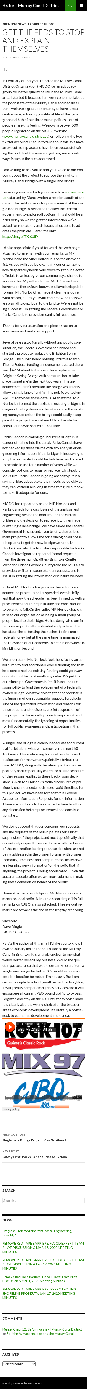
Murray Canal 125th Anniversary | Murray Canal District (42, 1329)
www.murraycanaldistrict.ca (25, 136)
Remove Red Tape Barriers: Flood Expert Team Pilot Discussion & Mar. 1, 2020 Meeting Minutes (39, 1279)
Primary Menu (81, 5)
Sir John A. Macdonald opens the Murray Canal (40, 1333)
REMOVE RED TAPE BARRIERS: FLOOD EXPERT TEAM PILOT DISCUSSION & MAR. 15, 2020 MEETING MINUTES (43, 1247)
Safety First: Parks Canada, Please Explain (34, 1154)
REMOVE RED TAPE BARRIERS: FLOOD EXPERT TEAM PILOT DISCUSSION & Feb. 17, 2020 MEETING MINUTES (43, 1264)
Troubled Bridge (40, 24)
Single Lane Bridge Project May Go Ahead (34, 1137)
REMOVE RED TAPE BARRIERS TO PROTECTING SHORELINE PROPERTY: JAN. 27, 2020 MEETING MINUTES (39, 1293)
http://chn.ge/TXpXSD (20, 236)
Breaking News (14, 24)
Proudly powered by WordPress (22, 1383)
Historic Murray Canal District (30, 5)
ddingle (26, 57)
